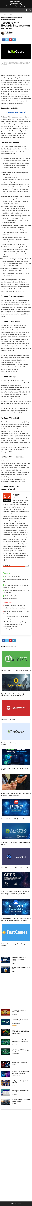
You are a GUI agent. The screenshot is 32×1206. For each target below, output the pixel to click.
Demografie (14, 1014)
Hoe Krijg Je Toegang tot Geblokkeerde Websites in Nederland (19, 959)
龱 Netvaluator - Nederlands (8, 19)
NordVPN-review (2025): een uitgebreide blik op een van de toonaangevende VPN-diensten (16, 919)
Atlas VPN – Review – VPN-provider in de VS (14, 868)
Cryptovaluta (15, 1035)
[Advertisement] (16, 69)
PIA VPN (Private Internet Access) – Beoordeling (16, 670)
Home (2, 14)
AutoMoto (14, 1103)
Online (13, 971)
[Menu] (2, 10)
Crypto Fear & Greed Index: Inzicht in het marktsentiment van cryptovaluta (20, 1031)
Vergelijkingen (15, 1064)
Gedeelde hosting (16, 1023)
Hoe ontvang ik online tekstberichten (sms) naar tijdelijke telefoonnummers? (16, 794)
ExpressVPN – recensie (8, 719)
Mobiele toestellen (16, 1075)
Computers (14, 1094)
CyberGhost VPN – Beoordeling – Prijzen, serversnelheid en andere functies (13, 694)
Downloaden (14, 1044)
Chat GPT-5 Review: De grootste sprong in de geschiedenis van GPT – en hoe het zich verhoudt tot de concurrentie (15, 893)
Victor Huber (9, 32)
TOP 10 (13, 1085)
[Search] (26, 10)
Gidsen (13, 963)
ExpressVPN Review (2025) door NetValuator (14, 819)
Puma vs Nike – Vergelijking (19, 1062)
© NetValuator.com (16, 1203)
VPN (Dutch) (19, 17)
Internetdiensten (5, 17)
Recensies (13, 17)
